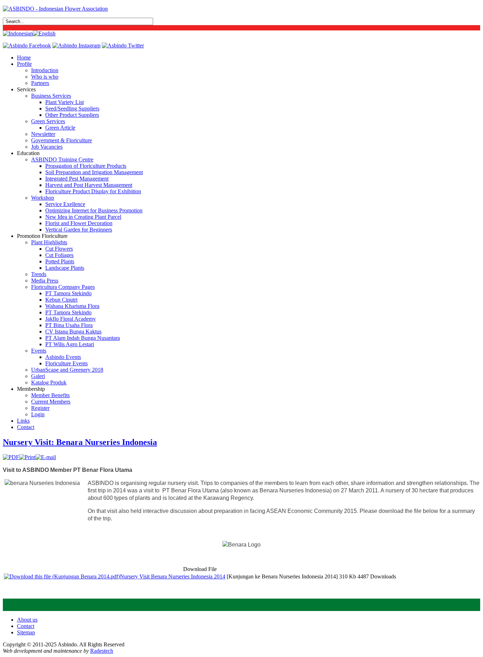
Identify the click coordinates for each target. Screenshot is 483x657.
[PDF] (11, 457)
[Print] (27, 457)
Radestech (101, 651)
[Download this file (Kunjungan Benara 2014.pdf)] (62, 576)
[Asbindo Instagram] (76, 45)
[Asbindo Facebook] (27, 45)
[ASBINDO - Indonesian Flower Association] (55, 9)
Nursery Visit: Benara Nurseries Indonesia (80, 442)
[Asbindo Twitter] (123, 45)
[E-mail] (45, 457)
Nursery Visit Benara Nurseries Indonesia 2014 (172, 576)
